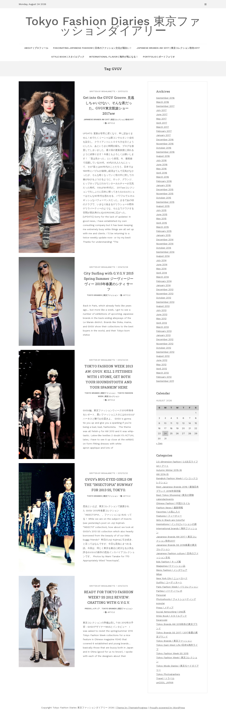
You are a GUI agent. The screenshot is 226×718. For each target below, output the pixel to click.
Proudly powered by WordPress (167, 707)
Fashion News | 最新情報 (169, 507)
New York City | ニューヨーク (171, 578)
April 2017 (161, 122)
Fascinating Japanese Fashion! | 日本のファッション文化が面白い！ (92, 48)
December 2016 (165, 139)
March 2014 (162, 277)
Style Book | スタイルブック (67, 56)
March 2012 (162, 372)
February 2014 (164, 281)
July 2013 (161, 310)
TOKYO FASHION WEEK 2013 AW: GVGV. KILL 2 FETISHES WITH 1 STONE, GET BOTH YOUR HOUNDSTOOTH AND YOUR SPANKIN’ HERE (109, 376)
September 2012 (165, 352)
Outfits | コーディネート (169, 582)
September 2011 (165, 381)
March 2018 (162, 102)
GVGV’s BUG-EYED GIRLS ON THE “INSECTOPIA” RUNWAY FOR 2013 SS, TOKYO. (108, 484)
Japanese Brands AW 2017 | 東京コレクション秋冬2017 (168, 48)
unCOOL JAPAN (164, 682)
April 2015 (161, 222)
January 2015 (163, 235)
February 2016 (164, 181)
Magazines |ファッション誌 (170, 566)
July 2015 (161, 210)
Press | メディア (92, 609)
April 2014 (161, 272)
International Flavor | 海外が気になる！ (113, 56)
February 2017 (164, 131)
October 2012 (163, 347)
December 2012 (164, 339)
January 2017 (163, 135)
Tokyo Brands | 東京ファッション (102, 295)
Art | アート (162, 466)
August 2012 (163, 356)
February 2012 (164, 377)
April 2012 (161, 368)
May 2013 (161, 318)
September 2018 (165, 98)
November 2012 (164, 343)
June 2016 (161, 164)
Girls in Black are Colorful (170, 520)
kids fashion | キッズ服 (168, 561)
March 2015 (162, 227)
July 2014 (161, 260)
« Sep (159, 443)
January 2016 (163, 185)
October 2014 (163, 247)
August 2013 (163, 306)
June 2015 (161, 214)
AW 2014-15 (162, 474)
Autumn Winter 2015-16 (169, 470)
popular (160, 603)
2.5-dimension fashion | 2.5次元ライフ (177, 461)
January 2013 (163, 335)
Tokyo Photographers (168, 674)
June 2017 (161, 114)
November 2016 (165, 143)
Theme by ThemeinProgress (131, 707)
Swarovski (161, 620)
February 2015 (164, 231)
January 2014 (163, 285)
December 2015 (164, 189)
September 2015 (165, 202)
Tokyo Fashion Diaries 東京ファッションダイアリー (113, 25)
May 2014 (161, 268)
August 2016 (163, 156)
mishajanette (108, 91)
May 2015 (161, 218)
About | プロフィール (36, 48)
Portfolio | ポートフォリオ (159, 56)
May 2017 (161, 118)
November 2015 (164, 193)
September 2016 (165, 152)
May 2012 (161, 364)
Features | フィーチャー (169, 516)
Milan (159, 574)
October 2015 (163, 197)
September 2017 (165, 106)
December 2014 (164, 239)
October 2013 (163, 297)
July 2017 (161, 110)
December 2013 (164, 289)
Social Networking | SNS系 (170, 611)
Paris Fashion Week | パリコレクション (177, 586)
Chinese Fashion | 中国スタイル (173, 503)
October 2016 (163, 147)
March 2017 (162, 127)
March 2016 (162, 177)
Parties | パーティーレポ (169, 591)
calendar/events (165, 499)
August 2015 (163, 206)
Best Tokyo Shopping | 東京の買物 (175, 495)
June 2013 (161, 314)
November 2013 (164, 293)
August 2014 (163, 256)
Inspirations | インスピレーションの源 (176, 524)
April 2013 (161, 322)
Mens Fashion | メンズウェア (171, 570)
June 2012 (161, 360)
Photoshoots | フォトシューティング (176, 599)
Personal (161, 595)
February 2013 (164, 331)
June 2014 (161, 264)
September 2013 (165, 302)
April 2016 (161, 172)
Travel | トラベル (165, 678)
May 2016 (161, 168)
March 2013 (162, 327)
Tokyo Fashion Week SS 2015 (172, 653)
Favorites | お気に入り (168, 511)
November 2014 (164, 243)
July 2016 (161, 160)
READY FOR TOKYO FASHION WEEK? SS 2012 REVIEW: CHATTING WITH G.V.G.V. (108, 597)
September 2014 (165, 252)
